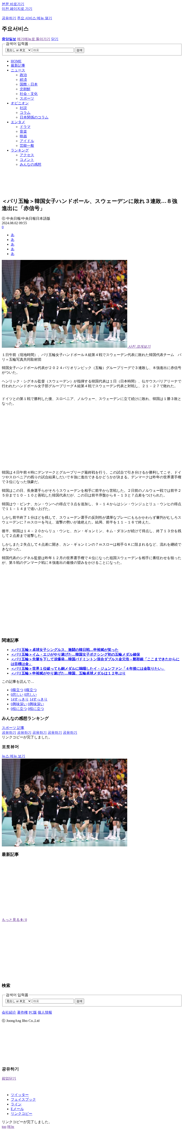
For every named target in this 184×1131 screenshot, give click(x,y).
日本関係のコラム (34, 117)
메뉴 (10, 1127)
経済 (23, 79)
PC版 (33, 1012)
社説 (23, 108)
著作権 (22, 1012)
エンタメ (18, 122)
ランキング (20, 150)
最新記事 (18, 65)
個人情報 (45, 1012)
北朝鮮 (25, 89)
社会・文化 (29, 94)
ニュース (18, 70)
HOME (16, 61)
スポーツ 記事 (13, 728)
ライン (16, 1104)
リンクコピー (21, 1114)
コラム (25, 112)
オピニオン (20, 103)
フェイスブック (23, 1099)
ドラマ (25, 127)
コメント (27, 160)
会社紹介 (9, 1012)
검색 (79, 50)
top (4, 1127)
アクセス (27, 155)
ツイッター (20, 1095)
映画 (23, 136)
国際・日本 (29, 84)
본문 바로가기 (13, 4)
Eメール (17, 1109)
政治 (23, 75)
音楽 (23, 131)
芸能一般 (27, 145)
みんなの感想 (30, 164)
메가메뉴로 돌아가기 (33, 39)
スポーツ (27, 98)
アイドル (27, 141)
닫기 (54, 39)
